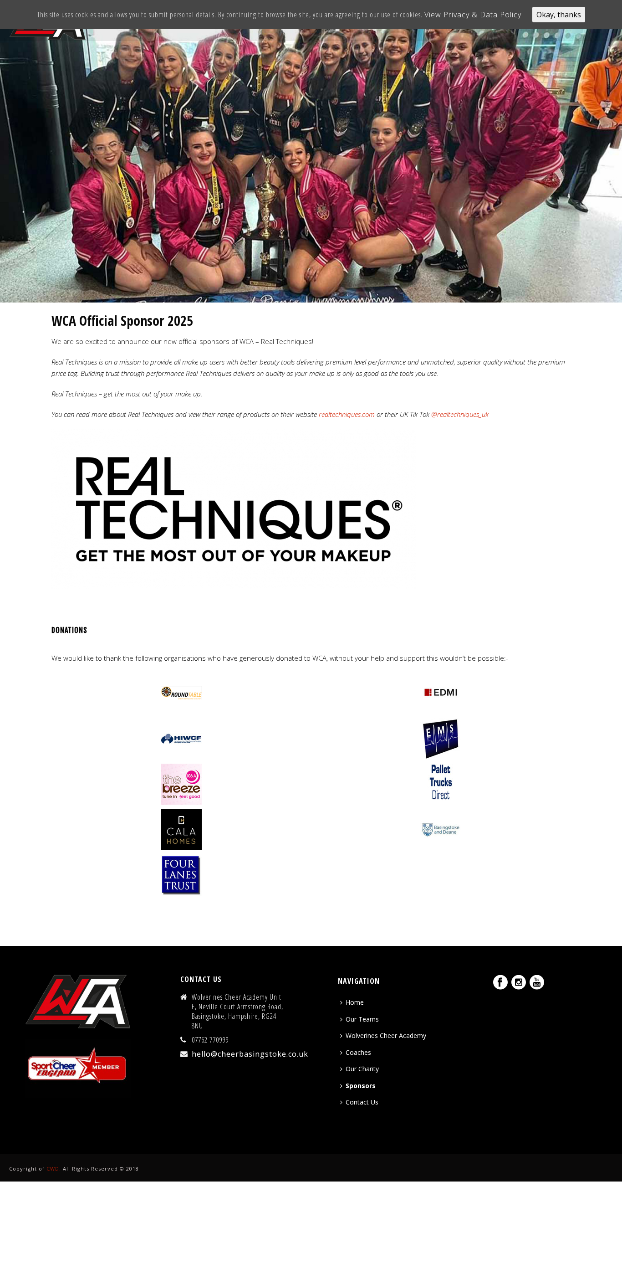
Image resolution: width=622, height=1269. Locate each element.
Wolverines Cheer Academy (386, 1035)
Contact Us (362, 1102)
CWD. (53, 1168)
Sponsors (361, 1085)
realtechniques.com (347, 414)
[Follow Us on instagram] (518, 983)
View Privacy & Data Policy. (473, 15)
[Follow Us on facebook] (500, 983)
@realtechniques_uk (460, 414)
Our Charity (362, 1068)
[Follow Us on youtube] (537, 983)
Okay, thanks (558, 15)
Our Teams (362, 1019)
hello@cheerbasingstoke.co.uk (250, 1054)
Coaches (358, 1052)
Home (355, 1002)
